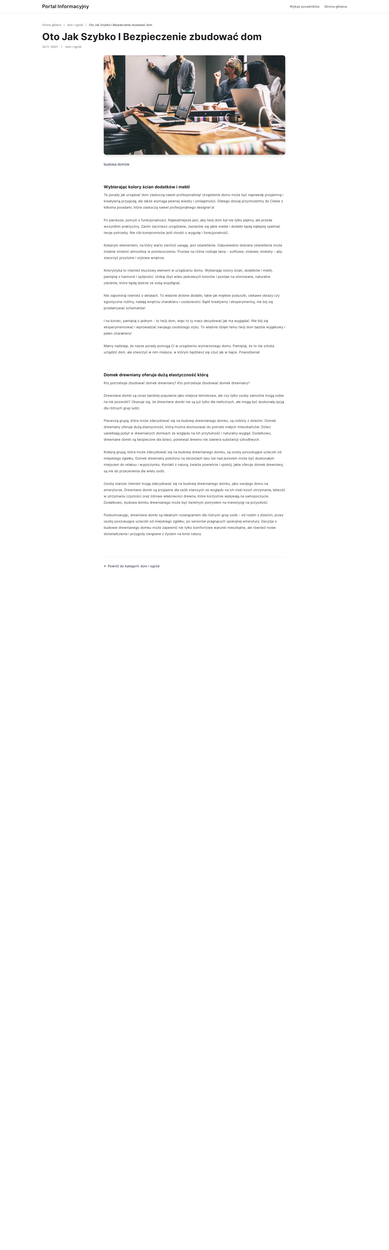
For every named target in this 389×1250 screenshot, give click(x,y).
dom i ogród (75, 25)
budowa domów (116, 164)
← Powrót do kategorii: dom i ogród (131, 566)
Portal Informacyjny (65, 6)
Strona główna (335, 6)
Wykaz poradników (305, 6)
